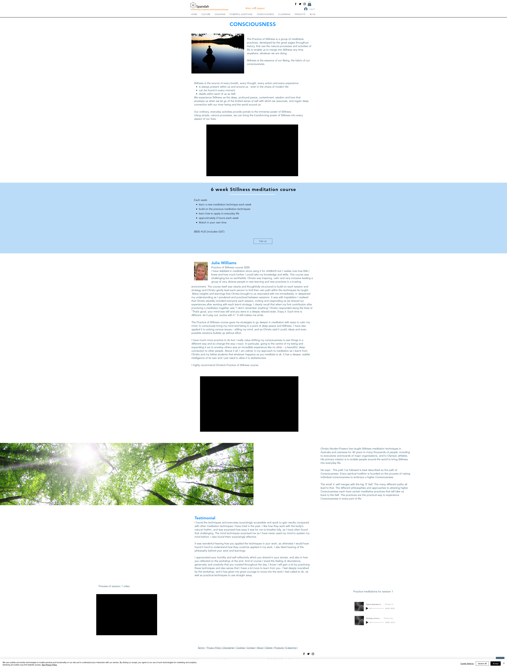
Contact (251, 647)
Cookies (240, 647)
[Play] (367, 608)
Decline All (482, 663)
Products (279, 647)
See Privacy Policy (49, 664)
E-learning (291, 647)
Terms (201, 647)
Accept (495, 663)
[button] (309, 4)
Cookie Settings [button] (467, 663)
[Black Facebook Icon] (295, 4)
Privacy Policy (214, 647)
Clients (268, 647)
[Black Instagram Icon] (304, 4)
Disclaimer (228, 647)
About (260, 647)
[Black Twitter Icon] (300, 4)
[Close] (503, 663)
